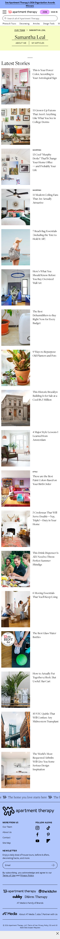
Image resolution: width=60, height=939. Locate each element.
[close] (57, 933)
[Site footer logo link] (30, 811)
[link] (46, 74)
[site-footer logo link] (10, 914)
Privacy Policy (27, 875)
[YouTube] (37, 841)
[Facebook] (37, 834)
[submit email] (53, 865)
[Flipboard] (48, 841)
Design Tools (48, 23)
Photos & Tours (9, 23)
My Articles (38, 43)
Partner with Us (50, 914)
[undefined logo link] (22, 12)
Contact (6, 837)
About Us (7, 832)
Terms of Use (9, 875)
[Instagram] (37, 828)
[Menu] (4, 12)
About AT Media (26, 914)
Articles (36, 23)
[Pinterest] (48, 834)
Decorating (24, 23)
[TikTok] (48, 828)
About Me (21, 43)
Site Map (7, 842)
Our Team (19, 30)
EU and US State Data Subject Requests (38, 926)
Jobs (38, 914)
